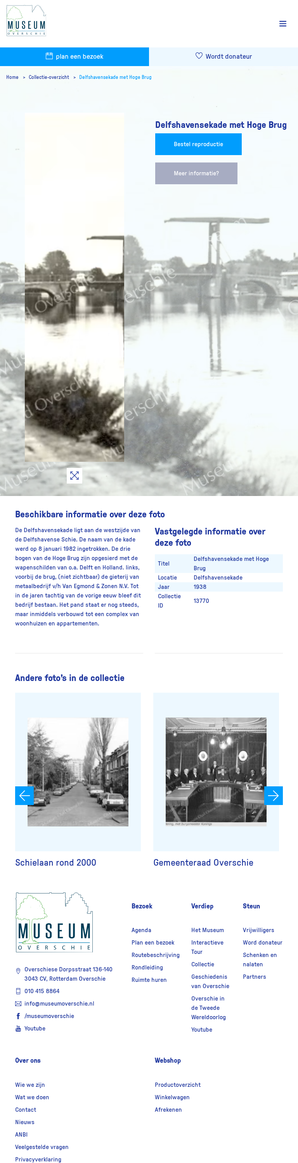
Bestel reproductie (198, 144)
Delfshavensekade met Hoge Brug (115, 77)
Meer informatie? (196, 173)
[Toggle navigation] (283, 23)
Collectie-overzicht (49, 77)
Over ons (28, 1060)
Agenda (141, 930)
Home (13, 77)
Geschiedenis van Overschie (210, 981)
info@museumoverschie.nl (59, 1004)
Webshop (168, 1060)
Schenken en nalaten (260, 959)
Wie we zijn (30, 1085)
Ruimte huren (149, 980)
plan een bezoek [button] (78, 56)
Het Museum (207, 930)
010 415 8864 (41, 991)
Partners (254, 977)
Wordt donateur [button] (228, 56)
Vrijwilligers (258, 930)
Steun (251, 906)
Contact (25, 1110)
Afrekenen (168, 1110)
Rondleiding (147, 967)
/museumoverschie (49, 1016)
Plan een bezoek (153, 942)
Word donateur (262, 942)
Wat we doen (32, 1097)
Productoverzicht (178, 1085)
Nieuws (25, 1122)
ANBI (21, 1135)
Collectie (202, 964)
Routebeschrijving (156, 955)
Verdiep (202, 906)
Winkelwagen (172, 1097)
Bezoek (142, 906)
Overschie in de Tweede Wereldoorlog (208, 1007)
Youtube (34, 1028)
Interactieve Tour (207, 947)
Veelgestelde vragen (42, 1147)
